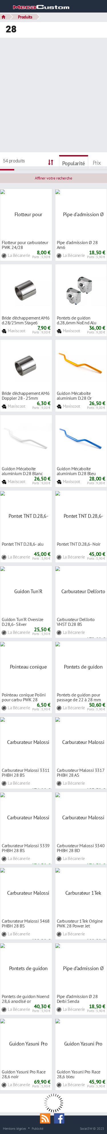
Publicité (37, 1128)
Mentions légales (14, 1128)
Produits (25, 17)
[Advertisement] (53, 95)
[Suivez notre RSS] (47, 1118)
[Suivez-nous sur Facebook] (60, 1118)
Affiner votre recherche (53, 178)
